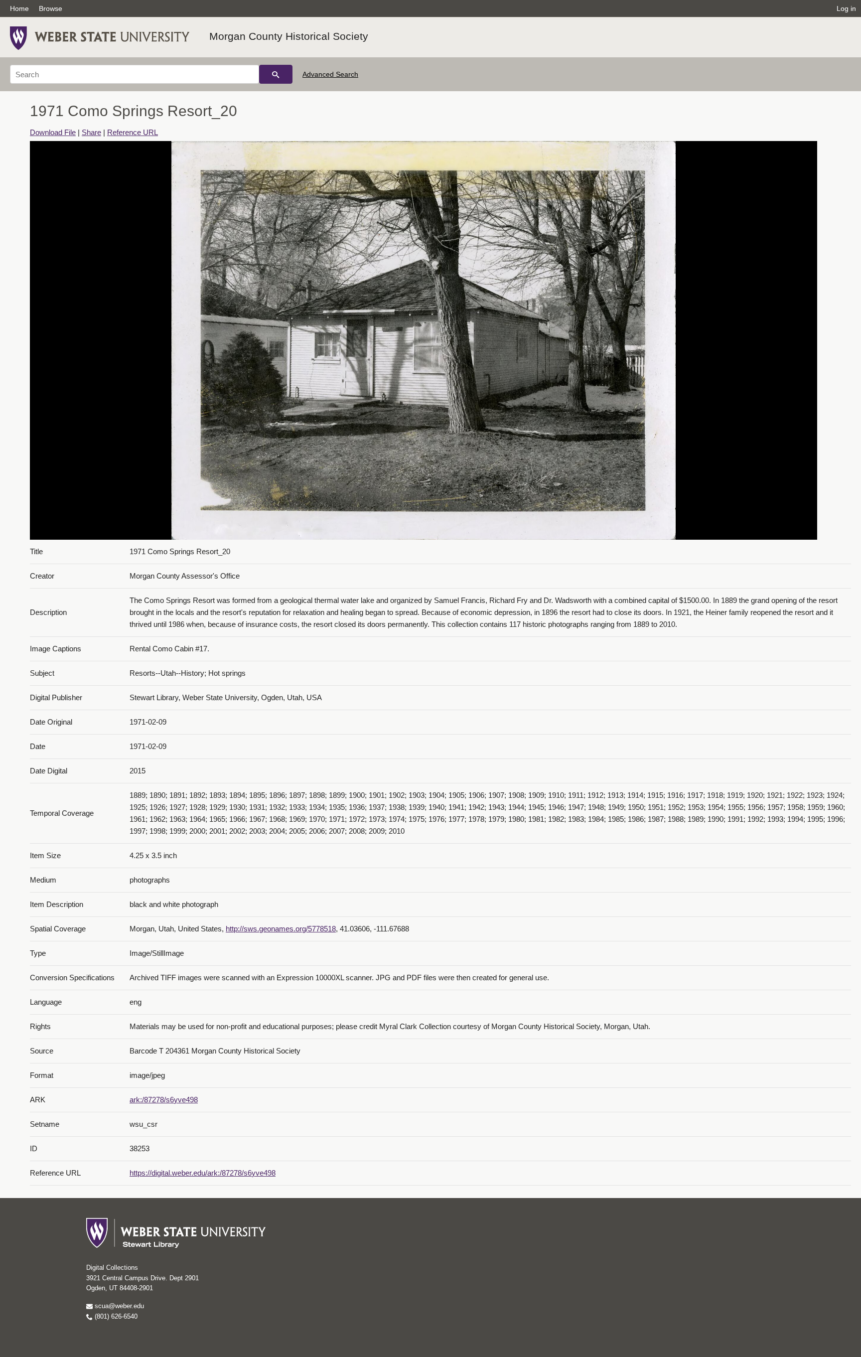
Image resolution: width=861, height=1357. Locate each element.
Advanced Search (330, 74)
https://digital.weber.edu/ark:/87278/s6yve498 (203, 1173)
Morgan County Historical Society (288, 36)
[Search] (275, 74)
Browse (50, 8)
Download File (53, 132)
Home (19, 8)
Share (91, 132)
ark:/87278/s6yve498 (164, 1099)
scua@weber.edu (118, 1306)
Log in (846, 8)
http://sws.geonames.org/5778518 (281, 928)
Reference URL (132, 132)
